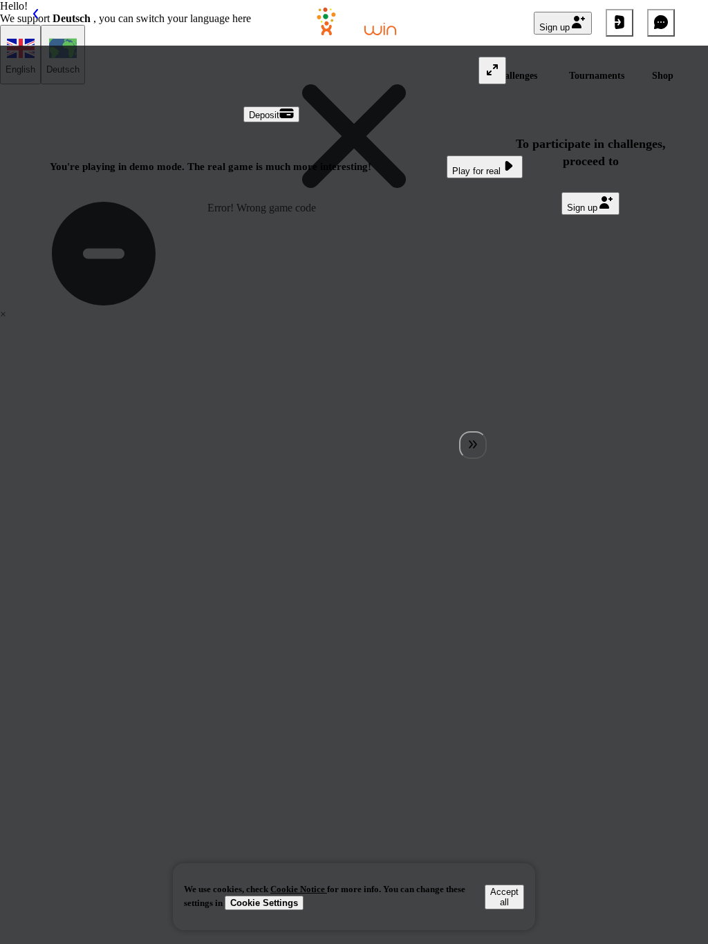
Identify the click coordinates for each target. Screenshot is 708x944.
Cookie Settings (264, 903)
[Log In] (619, 23)
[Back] (47, 23)
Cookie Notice (298, 889)
